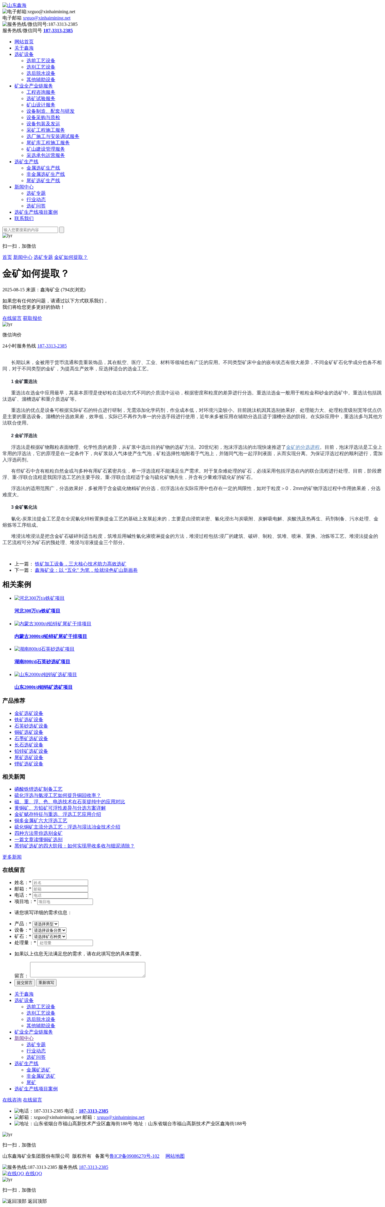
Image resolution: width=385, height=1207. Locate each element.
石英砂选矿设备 (31, 725)
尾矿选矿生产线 (43, 180)
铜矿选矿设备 (28, 732)
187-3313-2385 (52, 345)
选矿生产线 (26, 161)
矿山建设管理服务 (45, 149)
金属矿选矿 (38, 1069)
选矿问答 (36, 205)
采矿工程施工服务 (45, 130)
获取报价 (32, 318)
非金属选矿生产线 (45, 174)
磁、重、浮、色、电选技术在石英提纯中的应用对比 (69, 801)
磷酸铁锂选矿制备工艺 (38, 789)
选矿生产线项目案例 (36, 212)
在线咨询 (12, 1099)
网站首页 (24, 41)
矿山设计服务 (40, 104)
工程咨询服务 (40, 92)
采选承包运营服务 (45, 155)
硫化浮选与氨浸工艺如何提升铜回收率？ (57, 795)
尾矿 (31, 1082)
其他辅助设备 (40, 79)
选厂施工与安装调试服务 (52, 136)
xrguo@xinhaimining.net (46, 17)
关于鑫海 (24, 48)
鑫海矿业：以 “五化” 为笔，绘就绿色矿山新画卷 (86, 570)
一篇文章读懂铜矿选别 (38, 839)
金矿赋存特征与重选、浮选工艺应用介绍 (57, 814)
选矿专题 (36, 193)
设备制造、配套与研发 (50, 111)
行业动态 (36, 199)
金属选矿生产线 (43, 167)
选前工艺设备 (40, 60)
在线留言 (12, 318)
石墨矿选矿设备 (31, 738)
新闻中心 (24, 186)
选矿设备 (24, 54)
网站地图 (175, 1156)
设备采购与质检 (43, 117)
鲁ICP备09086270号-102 (134, 1156)
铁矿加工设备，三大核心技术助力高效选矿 (80, 563)
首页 (7, 257)
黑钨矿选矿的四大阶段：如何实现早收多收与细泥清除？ (74, 845)
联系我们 (24, 218)
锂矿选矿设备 (28, 763)
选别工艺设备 (40, 66)
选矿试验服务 (40, 98)
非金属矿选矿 (40, 1076)
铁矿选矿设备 (28, 719)
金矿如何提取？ (71, 257)
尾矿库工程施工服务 (48, 142)
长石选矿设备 (28, 744)
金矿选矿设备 (28, 713)
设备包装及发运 (43, 123)
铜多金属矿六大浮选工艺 (40, 820)
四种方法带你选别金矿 (38, 833)
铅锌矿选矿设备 (31, 751)
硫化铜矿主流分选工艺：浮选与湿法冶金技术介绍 (67, 826)
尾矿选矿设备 (28, 757)
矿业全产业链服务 (33, 85)
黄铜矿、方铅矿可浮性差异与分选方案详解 (60, 807)
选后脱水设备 (40, 73)
